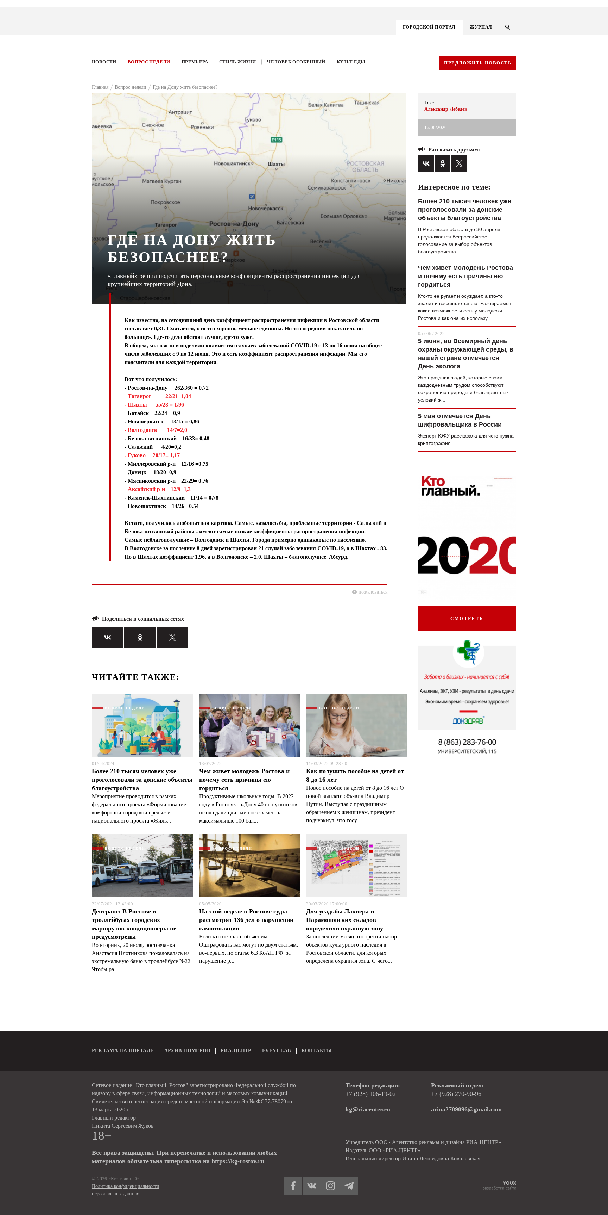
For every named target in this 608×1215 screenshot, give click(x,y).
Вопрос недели (149, 61)
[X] (172, 637)
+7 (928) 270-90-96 (456, 1093)
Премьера (195, 61)
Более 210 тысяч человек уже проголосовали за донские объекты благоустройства (142, 780)
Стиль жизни (237, 61)
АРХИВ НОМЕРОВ (187, 1050)
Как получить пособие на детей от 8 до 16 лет (355, 775)
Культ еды (351, 61)
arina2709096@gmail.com (466, 1109)
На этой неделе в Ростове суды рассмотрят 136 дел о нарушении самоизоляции (246, 920)
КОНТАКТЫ (317, 1050)
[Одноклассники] (140, 637)
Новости (104, 61)
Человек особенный (296, 61)
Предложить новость (478, 63)
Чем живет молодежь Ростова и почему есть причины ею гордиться (244, 780)
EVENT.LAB (276, 1050)
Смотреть (467, 618)
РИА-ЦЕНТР (236, 1050)
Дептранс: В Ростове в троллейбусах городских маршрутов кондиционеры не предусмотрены (134, 924)
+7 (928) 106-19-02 (371, 1093)
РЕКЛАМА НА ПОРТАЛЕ (123, 1050)
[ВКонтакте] (108, 637)
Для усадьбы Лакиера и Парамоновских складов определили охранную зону (344, 920)
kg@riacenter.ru (368, 1109)
